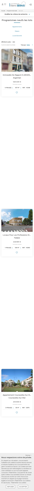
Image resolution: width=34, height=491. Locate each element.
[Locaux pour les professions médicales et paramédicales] (17, 220)
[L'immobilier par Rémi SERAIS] (17, 4)
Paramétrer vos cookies (18, 482)
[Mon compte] (2, 4)
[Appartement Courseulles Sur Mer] (17, 380)
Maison (17, 31)
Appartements (17, 27)
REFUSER (10, 487)
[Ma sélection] (5, 4)
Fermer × (28, 455)
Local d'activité (17, 36)
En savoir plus (5, 482)
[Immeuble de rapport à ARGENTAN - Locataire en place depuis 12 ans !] (17, 60)
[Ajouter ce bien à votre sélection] (17, 92)
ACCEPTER (23, 487)
